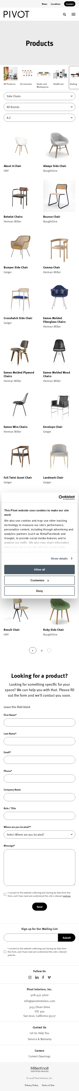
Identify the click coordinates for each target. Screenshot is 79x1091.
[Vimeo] (49, 977)
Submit (67, 937)
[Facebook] (43, 977)
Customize (37, 580)
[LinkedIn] (37, 977)
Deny (39, 590)
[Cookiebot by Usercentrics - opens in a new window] (59, 497)
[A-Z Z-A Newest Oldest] (39, 118)
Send (39, 906)
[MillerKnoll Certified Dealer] (39, 1069)
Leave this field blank (17, 707)
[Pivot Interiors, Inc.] (16, 14)
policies (67, 895)
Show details (59, 558)
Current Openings (39, 1056)
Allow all (39, 569)
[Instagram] (29, 977)
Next (49, 650)
